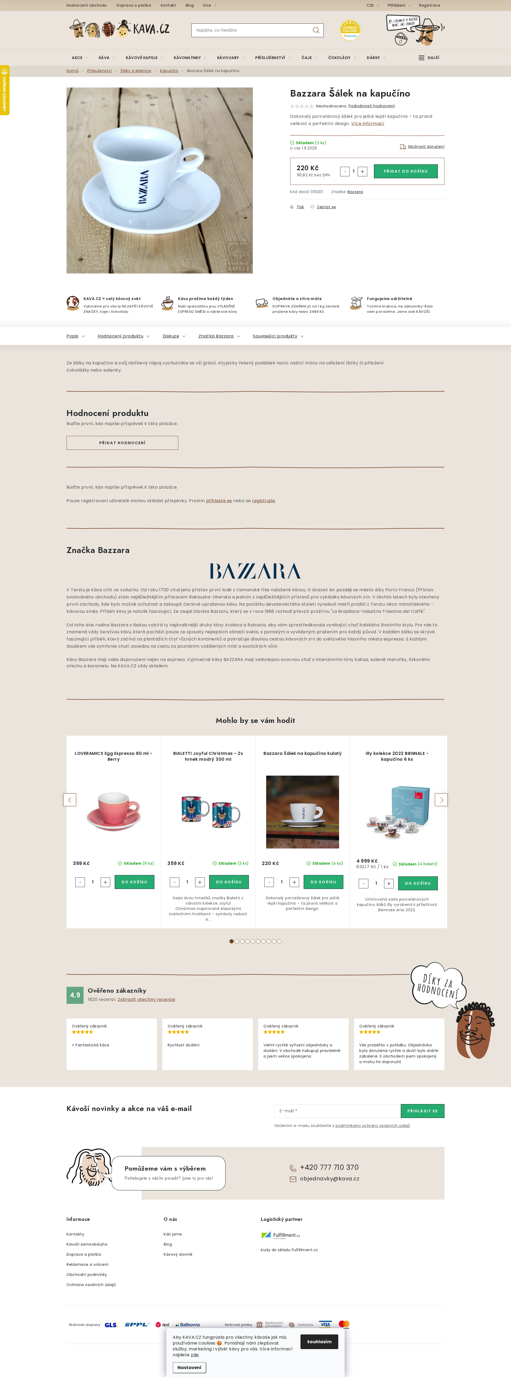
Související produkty (275, 336)
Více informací (367, 123)
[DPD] (162, 1324)
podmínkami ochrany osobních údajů (373, 1125)
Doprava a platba (134, 5)
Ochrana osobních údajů (91, 1284)
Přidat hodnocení (122, 443)
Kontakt (168, 5)
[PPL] (137, 1324)
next (441, 799)
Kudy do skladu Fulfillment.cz (289, 1250)
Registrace (429, 5)
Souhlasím (319, 1342)
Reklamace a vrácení (88, 1264)
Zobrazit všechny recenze (146, 999)
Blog (190, 5)
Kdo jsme (173, 1234)
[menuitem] (80, 58)
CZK (371, 5)
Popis (73, 336)
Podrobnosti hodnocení (372, 106)
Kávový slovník (178, 1254)
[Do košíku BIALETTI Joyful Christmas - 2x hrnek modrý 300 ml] (229, 882)
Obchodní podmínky (87, 1274)
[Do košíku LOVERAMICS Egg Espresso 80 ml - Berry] (134, 882)
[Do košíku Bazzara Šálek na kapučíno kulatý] (323, 882)
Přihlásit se (422, 1111)
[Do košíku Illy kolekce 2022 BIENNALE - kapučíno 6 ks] (418, 883)
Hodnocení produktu (120, 336)
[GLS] (111, 1324)
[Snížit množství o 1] (345, 171)
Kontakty (75, 1234)
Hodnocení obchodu (87, 5)
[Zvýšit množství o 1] (362, 171)
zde (195, 1355)
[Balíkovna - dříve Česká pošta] (187, 1324)
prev (69, 799)
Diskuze (171, 336)
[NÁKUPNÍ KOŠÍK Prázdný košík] (419, 30)
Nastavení (189, 1367)
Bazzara (355, 191)
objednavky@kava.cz (329, 1178)
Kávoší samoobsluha (87, 1244)
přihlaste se (219, 501)
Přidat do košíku (406, 171)
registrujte (263, 501)
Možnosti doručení (426, 146)
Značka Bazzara (216, 336)
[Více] (429, 58)
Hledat (316, 30)
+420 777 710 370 (329, 1167)
